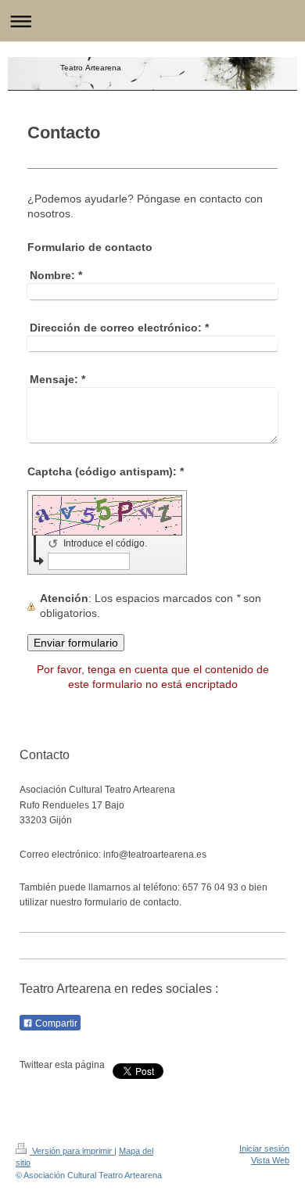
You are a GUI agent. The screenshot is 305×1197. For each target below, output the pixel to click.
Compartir (55, 1023)
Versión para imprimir (72, 1151)
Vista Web (270, 1160)
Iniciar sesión (264, 1148)
